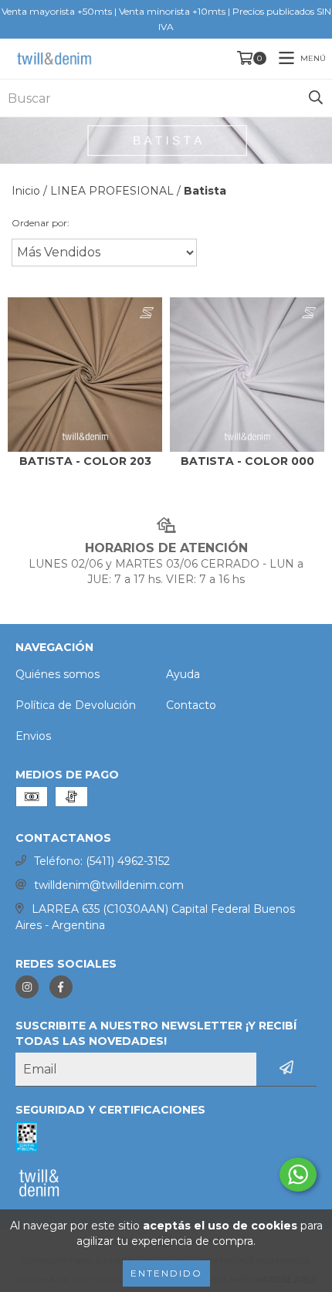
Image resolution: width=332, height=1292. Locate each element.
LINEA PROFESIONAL (112, 191)
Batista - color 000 (247, 461)
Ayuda (183, 674)
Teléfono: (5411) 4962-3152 (102, 861)
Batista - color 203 (85, 461)
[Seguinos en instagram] (27, 987)
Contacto (191, 705)
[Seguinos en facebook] (61, 987)
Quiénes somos (57, 674)
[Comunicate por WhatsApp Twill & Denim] (298, 1175)
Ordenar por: (40, 223)
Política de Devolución (75, 705)
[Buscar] (315, 98)
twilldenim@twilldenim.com (109, 885)
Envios (33, 736)
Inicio (26, 191)
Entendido (166, 1273)
